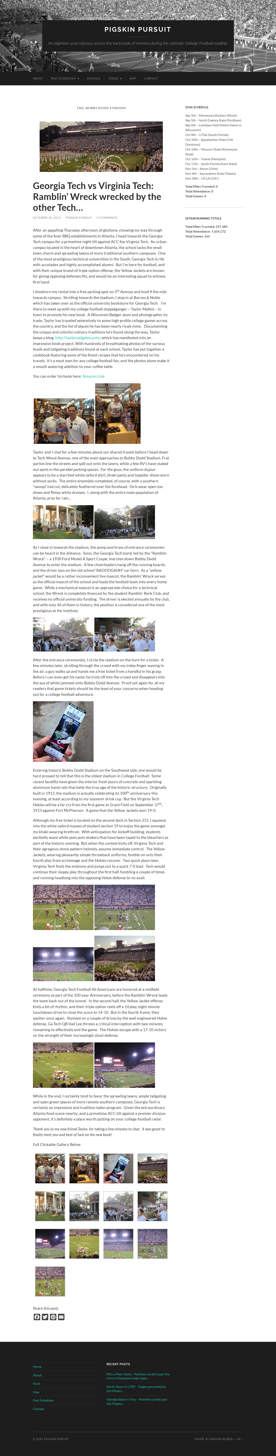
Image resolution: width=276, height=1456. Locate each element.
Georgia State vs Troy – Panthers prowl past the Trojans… (136, 1401)
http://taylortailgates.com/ (77, 337)
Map (133, 78)
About (38, 78)
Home (37, 1366)
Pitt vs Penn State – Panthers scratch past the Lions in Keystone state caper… (138, 1376)
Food (36, 1383)
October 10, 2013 (47, 217)
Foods (113, 78)
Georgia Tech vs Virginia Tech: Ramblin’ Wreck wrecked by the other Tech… (97, 196)
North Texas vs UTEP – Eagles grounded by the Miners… (136, 1389)
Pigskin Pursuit (138, 29)
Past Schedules (63, 78)
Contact (151, 78)
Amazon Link (93, 376)
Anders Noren (221, 1439)
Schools (93, 78)
